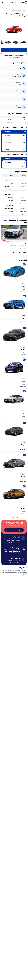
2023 (24, 139)
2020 (24, 142)
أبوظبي (23, 166)
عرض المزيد (15, 518)
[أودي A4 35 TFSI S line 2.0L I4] (14, 240)
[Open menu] (5, 2)
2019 (24, 146)
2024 (24, 135)
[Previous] (4, 28)
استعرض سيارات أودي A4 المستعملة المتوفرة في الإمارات (14, 56)
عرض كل (4, 221)
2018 (24, 150)
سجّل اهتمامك (14, 50)
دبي (24, 162)
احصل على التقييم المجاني (15, 530)
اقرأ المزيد (24, 575)
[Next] (24, 28)
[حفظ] (3, 237)
